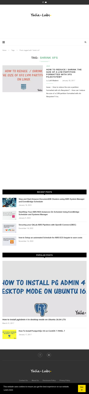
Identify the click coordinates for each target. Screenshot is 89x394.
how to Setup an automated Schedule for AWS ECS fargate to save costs (50, 238)
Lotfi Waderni (53, 81)
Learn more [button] (8, 390)
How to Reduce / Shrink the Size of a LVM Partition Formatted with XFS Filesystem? (64, 73)
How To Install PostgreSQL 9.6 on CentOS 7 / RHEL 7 (42, 331)
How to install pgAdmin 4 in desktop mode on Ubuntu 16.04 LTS (34, 319)
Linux (48, 66)
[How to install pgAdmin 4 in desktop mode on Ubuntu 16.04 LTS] (44, 289)
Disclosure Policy (49, 380)
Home (4, 50)
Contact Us (23, 380)
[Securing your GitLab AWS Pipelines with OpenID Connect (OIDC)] (9, 228)
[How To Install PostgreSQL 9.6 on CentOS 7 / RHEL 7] (9, 334)
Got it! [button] (81, 388)
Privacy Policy (65, 380)
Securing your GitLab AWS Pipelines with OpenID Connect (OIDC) (47, 225)
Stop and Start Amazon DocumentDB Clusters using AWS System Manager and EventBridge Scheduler (51, 200)
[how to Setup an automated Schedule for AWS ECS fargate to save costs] (9, 241)
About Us (35, 380)
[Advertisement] (44, 28)
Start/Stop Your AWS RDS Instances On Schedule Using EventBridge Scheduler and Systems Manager (49, 213)
